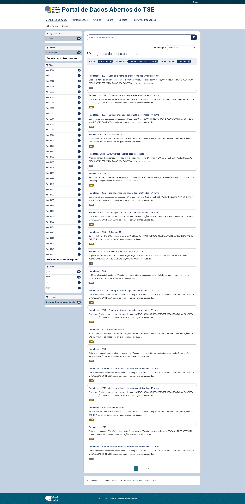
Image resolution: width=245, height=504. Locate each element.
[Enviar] (194, 37)
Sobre (110, 19)
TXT (91, 458)
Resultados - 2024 (98, 173)
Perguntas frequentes (144, 19)
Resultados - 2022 (97, 271)
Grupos (97, 19)
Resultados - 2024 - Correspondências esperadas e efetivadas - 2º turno (124, 95)
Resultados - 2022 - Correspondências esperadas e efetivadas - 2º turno (124, 193)
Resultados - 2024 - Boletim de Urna (106, 134)
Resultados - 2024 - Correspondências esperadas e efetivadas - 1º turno (124, 115)
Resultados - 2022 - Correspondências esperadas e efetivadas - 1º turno (124, 212)
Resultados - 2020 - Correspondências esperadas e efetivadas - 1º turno (124, 310)
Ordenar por (159, 47)
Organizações (80, 19)
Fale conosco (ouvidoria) (106, 498)
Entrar (195, 2)
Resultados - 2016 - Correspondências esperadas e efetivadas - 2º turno (124, 446)
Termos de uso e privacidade (130, 498)
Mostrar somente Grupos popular (61, 58)
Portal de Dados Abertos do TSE (108, 9)
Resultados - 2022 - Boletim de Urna (106, 232)
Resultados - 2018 (97, 427)
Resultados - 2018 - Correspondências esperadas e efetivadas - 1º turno (124, 388)
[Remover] (110, 61)
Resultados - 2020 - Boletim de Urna (106, 329)
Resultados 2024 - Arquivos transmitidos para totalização (116, 154)
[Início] (48, 26)
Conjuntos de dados (57, 19)
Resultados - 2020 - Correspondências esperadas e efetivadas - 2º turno (124, 290)
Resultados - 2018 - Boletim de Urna (106, 407)
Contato (123, 19)
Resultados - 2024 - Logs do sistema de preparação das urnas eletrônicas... (125, 75)
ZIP (91, 88)
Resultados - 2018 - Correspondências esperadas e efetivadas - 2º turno (124, 368)
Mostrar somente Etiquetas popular (62, 259)
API (133, 481)
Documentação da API (147, 481)
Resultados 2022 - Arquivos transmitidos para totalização (116, 251)
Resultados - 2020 (97, 349)
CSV (91, 107)
